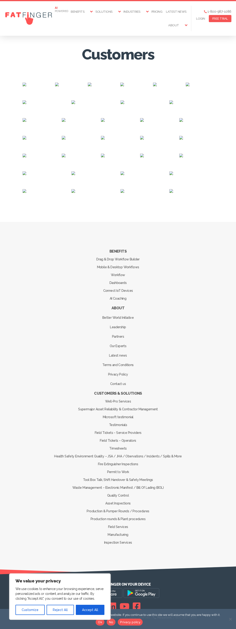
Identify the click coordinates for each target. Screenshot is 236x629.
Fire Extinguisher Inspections (118, 464)
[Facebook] (136, 606)
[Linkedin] (112, 606)
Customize (30, 610)
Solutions (103, 11)
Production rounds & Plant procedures (118, 519)
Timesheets (118, 448)
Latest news (176, 11)
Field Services (118, 527)
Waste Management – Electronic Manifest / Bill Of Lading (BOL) (118, 487)
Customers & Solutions (118, 393)
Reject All (60, 610)
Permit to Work (118, 472)
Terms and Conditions (117, 365)
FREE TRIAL (220, 18)
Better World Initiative (118, 317)
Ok (100, 622)
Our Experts (118, 346)
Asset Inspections (117, 503)
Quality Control (118, 495)
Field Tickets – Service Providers (118, 433)
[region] (60, 596)
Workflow (118, 275)
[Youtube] (125, 606)
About (173, 25)
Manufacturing (118, 535)
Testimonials (118, 425)
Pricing (156, 11)
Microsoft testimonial (118, 417)
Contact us (118, 384)
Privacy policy (130, 622)
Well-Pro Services (118, 401)
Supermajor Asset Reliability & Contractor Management (118, 409)
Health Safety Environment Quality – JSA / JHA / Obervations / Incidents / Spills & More (118, 456)
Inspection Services (118, 542)
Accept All (90, 610)
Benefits (77, 11)
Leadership (118, 327)
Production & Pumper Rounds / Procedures (118, 511)
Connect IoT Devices (118, 290)
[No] (230, 619)
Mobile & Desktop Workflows (118, 267)
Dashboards (118, 283)
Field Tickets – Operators (118, 440)
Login (200, 18)
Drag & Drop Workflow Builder (118, 259)
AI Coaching (118, 298)
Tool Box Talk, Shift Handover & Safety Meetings (118, 480)
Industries (132, 11)
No (111, 622)
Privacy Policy (118, 374)
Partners (118, 336)
